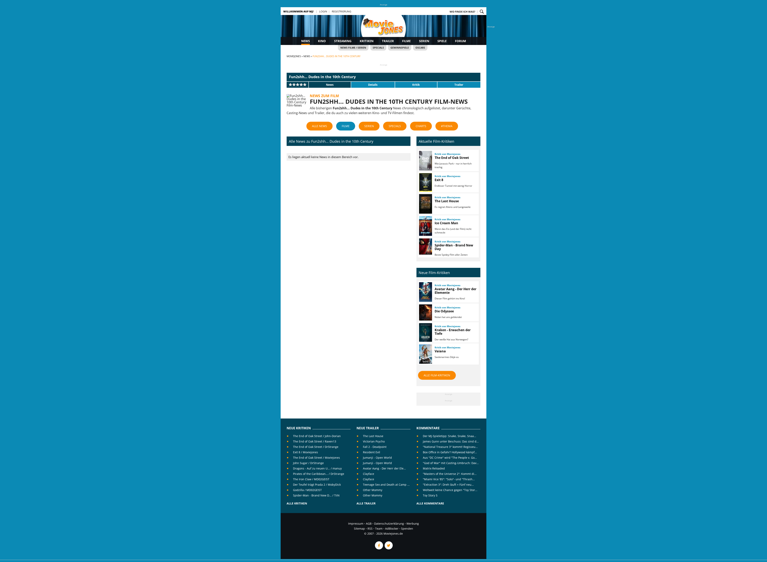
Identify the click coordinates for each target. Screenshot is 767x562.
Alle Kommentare (430, 503)
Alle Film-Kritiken (437, 375)
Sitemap (359, 528)
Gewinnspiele (399, 47)
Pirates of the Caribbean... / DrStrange (318, 474)
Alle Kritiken (297, 503)
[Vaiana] (425, 354)
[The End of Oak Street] (425, 160)
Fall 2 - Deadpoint (374, 447)
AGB (369, 523)
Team (379, 528)
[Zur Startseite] (383, 30)
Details (373, 85)
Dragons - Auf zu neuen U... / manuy (317, 468)
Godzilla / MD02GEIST (307, 490)
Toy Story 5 (430, 495)
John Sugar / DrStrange (308, 463)
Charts (421, 126)
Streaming (343, 41)
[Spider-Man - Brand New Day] (425, 246)
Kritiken (367, 41)
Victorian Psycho (374, 441)
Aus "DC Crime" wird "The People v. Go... (450, 457)
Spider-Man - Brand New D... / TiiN (316, 495)
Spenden (407, 528)
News (305, 41)
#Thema (446, 126)
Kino (322, 41)
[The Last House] (425, 204)
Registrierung (341, 11)
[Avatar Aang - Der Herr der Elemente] (425, 292)
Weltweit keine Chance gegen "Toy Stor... (450, 490)
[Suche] (482, 11)
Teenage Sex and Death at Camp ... (386, 484)
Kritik (416, 85)
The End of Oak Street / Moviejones (316, 457)
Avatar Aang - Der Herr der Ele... (384, 468)
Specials (378, 47)
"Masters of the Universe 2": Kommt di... (450, 474)
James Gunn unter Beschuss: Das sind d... (451, 441)
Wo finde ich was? (462, 11)
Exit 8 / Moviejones (305, 452)
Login (323, 11)
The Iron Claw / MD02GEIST (311, 479)
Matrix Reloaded (434, 468)
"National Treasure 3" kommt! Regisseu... (450, 447)
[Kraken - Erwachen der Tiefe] (425, 332)
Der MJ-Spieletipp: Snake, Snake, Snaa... (449, 436)
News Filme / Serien (353, 47)
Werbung (412, 523)
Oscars (420, 47)
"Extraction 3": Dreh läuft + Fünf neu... (448, 484)
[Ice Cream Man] (425, 226)
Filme (406, 41)
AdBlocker (391, 528)
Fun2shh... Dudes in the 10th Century (322, 76)
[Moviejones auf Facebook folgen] (378, 548)
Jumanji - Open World (377, 457)
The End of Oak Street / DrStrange (315, 447)
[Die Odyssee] (425, 312)
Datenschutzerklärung (389, 523)
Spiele (442, 41)
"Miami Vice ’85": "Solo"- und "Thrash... (449, 479)
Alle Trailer (366, 503)
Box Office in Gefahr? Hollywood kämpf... (450, 452)
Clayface (368, 474)
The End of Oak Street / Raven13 (314, 441)
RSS (370, 528)
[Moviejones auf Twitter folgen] (388, 548)
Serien (424, 41)
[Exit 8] (425, 182)
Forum (460, 41)
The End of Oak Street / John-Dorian (317, 436)
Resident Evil (371, 452)
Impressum (355, 523)
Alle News (319, 126)
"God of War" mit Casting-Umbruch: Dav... (451, 463)
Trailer (388, 41)
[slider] (298, 84)
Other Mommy (372, 490)
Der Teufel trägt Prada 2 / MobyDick (317, 484)
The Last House (373, 436)
